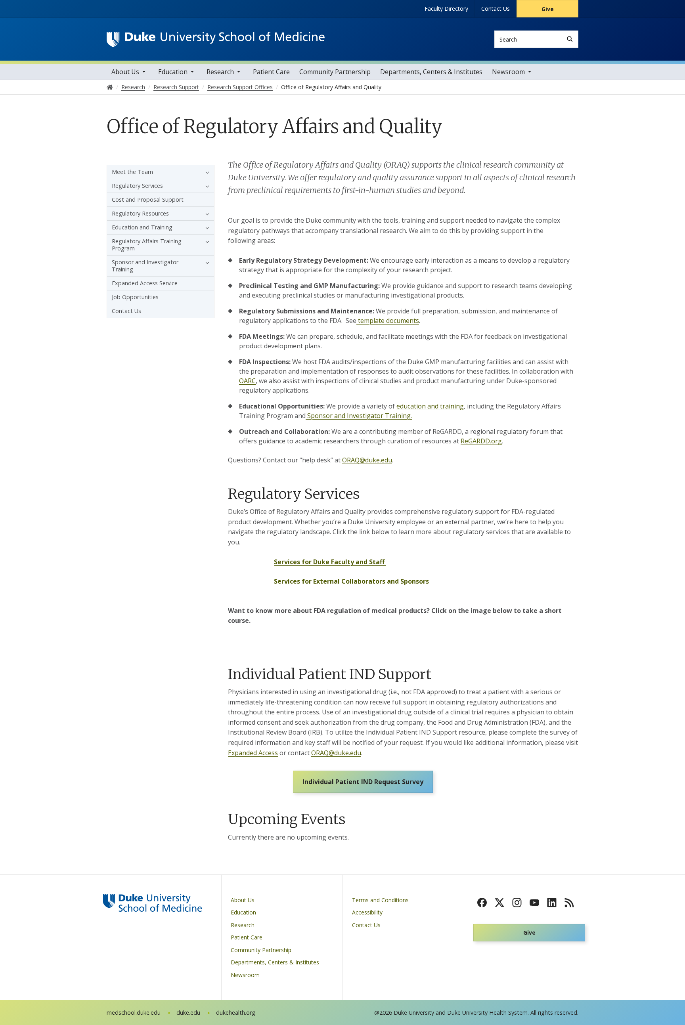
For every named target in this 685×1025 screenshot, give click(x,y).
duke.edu (188, 1012)
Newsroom (508, 71)
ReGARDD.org (481, 441)
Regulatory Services (137, 185)
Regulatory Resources (140, 213)
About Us (125, 71)
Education (173, 71)
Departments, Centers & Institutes (431, 71)
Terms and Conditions (380, 900)
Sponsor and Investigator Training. (359, 415)
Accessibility (367, 912)
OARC (247, 380)
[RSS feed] (569, 902)
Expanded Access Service (145, 283)
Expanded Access (253, 752)
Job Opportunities (135, 297)
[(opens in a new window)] (482, 902)
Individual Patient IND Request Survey (362, 781)
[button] (205, 172)
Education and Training (142, 227)
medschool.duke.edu (134, 1012)
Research (220, 71)
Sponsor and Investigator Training (145, 265)
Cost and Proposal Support (148, 199)
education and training (430, 406)
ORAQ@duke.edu (367, 460)
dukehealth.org (235, 1012)
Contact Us (495, 8)
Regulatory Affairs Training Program (147, 244)
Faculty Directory (446, 8)
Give (547, 9)
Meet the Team (132, 172)
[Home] (216, 39)
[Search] (569, 39)
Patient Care (271, 71)
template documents (387, 320)
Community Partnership (335, 71)
